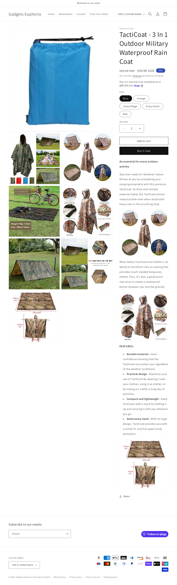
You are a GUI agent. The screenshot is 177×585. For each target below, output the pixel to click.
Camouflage (130, 106)
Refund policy (60, 577)
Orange (141, 98)
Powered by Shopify (41, 577)
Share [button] (126, 496)
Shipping (137, 75)
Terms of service (93, 577)
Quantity (123, 121)
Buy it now (143, 150)
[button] (150, 14)
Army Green (153, 106)
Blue (125, 98)
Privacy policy (75, 577)
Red (125, 114)
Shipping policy (111, 577)
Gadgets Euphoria (24, 577)
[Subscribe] (67, 534)
